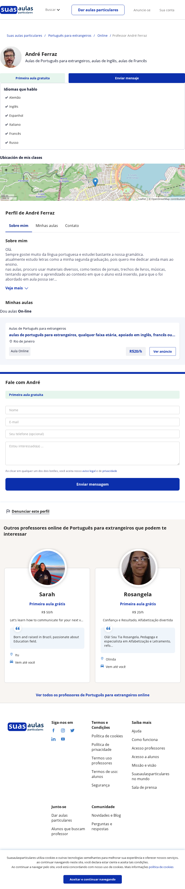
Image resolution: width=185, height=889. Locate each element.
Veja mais (14, 288)
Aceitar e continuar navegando (93, 879)
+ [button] (6, 169)
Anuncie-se (142, 10)
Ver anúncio (162, 351)
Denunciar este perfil (30, 511)
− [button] (13, 169)
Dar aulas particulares (98, 9)
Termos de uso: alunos (105, 774)
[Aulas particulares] (16, 15)
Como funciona (145, 739)
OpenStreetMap (160, 199)
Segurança (101, 785)
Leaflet (142, 199)
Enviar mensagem (92, 484)
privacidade (109, 471)
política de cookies (161, 867)
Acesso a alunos (145, 756)
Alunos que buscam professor (68, 831)
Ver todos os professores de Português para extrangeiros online (92, 694)
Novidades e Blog (106, 815)
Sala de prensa (144, 787)
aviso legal (89, 471)
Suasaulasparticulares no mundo (149, 776)
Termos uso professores (102, 761)
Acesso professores (148, 748)
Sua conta (167, 10)
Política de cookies (107, 736)
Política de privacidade (101, 747)
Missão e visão (144, 765)
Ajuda (136, 731)
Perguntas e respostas (102, 826)
